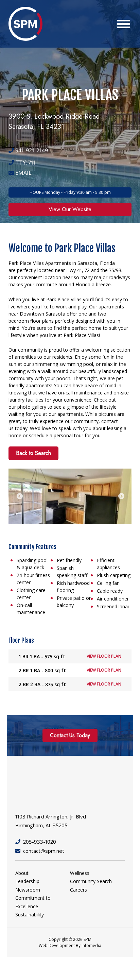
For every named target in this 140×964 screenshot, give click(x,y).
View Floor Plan (104, 656)
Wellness (79, 873)
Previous (19, 496)
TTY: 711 (25, 162)
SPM (25, 24)
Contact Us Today (70, 735)
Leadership (27, 881)
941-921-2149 (31, 150)
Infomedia (91, 945)
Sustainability (29, 914)
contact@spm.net (43, 850)
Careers (78, 889)
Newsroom (27, 889)
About (22, 873)
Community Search (91, 881)
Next (121, 496)
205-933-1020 (39, 841)
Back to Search (33, 453)
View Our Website (70, 209)
